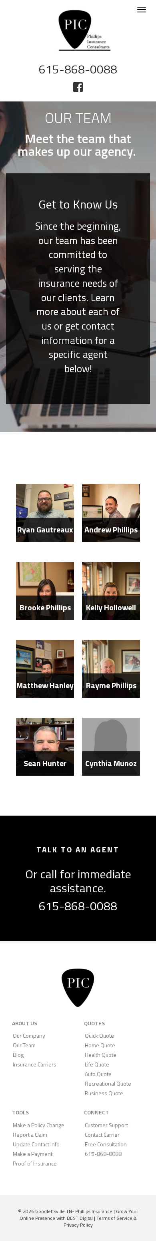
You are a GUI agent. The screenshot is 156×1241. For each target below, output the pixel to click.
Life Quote (97, 1064)
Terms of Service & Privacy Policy (100, 1221)
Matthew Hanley (45, 685)
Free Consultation (106, 1144)
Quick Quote (99, 1035)
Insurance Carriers (34, 1064)
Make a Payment (32, 1154)
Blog (18, 1054)
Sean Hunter (45, 763)
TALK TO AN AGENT (78, 849)
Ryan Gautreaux (45, 529)
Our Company (29, 1035)
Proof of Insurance (35, 1163)
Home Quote (100, 1045)
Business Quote (104, 1093)
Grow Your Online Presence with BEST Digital (79, 1214)
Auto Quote (98, 1074)
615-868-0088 (78, 906)
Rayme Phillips (111, 685)
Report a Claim (30, 1134)
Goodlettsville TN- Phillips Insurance (73, 1211)
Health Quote (100, 1054)
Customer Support (106, 1125)
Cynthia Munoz (111, 763)
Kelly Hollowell (111, 607)
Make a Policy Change (38, 1125)
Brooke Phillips (45, 607)
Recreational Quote (108, 1083)
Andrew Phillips (111, 529)
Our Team (24, 1045)
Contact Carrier (102, 1134)
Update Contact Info (36, 1144)
